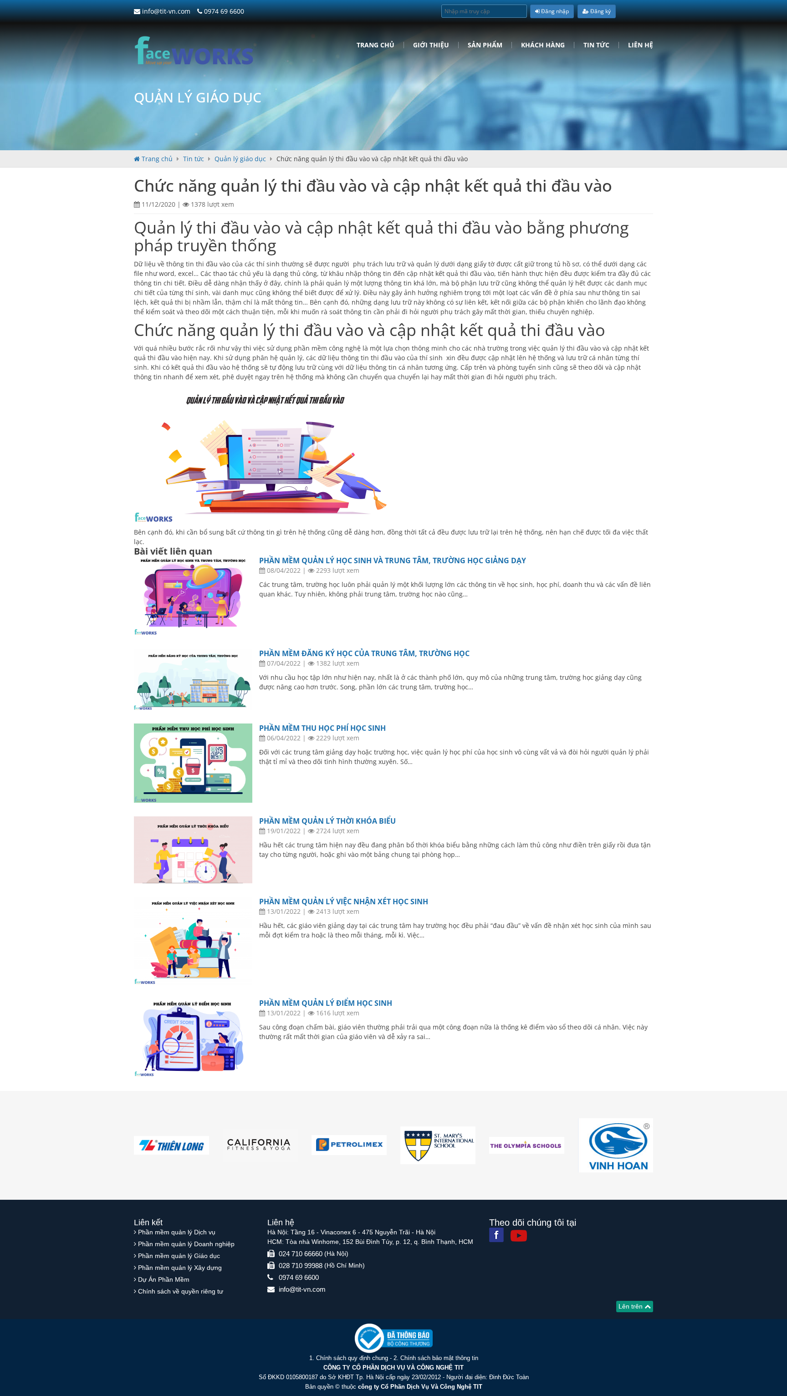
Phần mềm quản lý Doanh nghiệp (186, 1244)
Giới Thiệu (431, 45)
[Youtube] (519, 1236)
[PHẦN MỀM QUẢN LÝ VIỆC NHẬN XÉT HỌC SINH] (193, 941)
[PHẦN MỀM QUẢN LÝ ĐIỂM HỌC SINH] (193, 1038)
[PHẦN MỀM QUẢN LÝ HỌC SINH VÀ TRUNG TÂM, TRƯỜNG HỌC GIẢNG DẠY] (193, 595)
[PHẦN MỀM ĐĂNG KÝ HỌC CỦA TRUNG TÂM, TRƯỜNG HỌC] (193, 679)
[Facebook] (496, 1235)
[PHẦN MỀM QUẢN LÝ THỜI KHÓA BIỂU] (193, 849)
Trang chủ (375, 45)
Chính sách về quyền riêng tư (180, 1291)
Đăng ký (600, 11)
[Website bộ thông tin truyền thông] (394, 1338)
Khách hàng (543, 45)
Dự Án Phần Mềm (163, 1279)
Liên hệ (640, 45)
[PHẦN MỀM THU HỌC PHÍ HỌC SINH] (193, 762)
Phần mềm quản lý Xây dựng (180, 1267)
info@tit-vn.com (165, 11)
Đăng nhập (554, 11)
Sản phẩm (485, 45)
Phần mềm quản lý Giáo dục (179, 1255)
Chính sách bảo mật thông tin (439, 1358)
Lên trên (631, 1306)
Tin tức (596, 45)
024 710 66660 (300, 1254)
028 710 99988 (300, 1265)
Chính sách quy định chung (352, 1358)
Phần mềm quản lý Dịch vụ (176, 1232)
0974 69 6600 (223, 11)
